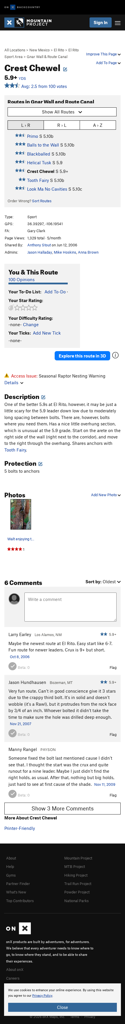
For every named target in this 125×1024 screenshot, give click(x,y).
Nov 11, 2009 (104, 784)
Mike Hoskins (65, 252)
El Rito (59, 50)
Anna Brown (88, 252)
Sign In (101, 22)
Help (10, 866)
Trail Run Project (77, 883)
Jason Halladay (39, 252)
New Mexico (39, 50)
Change (31, 324)
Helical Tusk (39, 162)
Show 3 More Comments (62, 808)
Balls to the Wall (43, 144)
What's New (16, 892)
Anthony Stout (39, 245)
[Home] (30, 22)
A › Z (97, 125)
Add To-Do (55, 291)
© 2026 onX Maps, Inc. (47, 1016)
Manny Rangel (22, 749)
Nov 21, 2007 (20, 723)
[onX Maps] (18, 933)
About (11, 858)
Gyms (11, 875)
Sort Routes (41, 200)
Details (11, 382)
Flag (113, 667)
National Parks (76, 900)
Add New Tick (47, 332)
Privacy (89, 1016)
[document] (62, 999)
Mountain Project (78, 858)
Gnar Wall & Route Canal (47, 56)
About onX (15, 969)
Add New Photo (104, 494)
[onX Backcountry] (22, 7)
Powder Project (77, 892)
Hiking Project (76, 875)
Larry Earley (19, 634)
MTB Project (74, 866)
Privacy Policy (42, 996)
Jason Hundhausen (27, 682)
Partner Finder (18, 883)
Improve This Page (102, 54)
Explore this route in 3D (82, 355)
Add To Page (107, 62)
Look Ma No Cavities (47, 189)
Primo (32, 136)
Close (62, 1007)
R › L (61, 125)
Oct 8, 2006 (20, 656)
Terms (74, 1016)
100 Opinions (21, 279)
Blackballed (38, 153)
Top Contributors (20, 900)
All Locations (14, 50)
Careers (12, 978)
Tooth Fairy (38, 180)
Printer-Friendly (19, 828)
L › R (25, 125)
